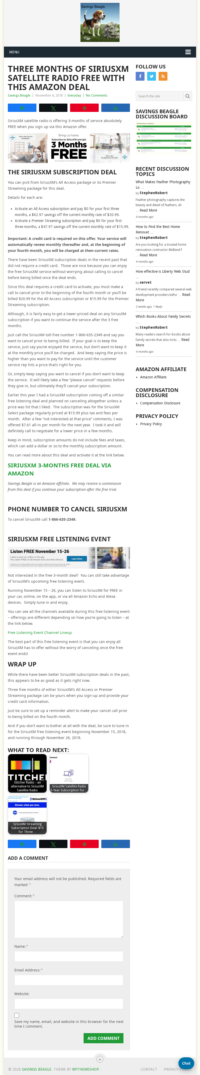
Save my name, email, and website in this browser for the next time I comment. (68, 1024)
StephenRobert (154, 193)
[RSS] (163, 76)
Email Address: (28, 970)
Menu (14, 52)
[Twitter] (151, 76)
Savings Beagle (19, 95)
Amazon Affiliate (153, 377)
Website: (21, 993)
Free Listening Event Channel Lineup (40, 632)
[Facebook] (140, 76)
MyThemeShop (85, 1069)
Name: (21, 946)
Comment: (24, 896)
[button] (186, 1063)
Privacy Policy (151, 424)
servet (146, 282)
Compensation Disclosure (160, 403)
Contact (149, 1069)
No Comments (96, 95)
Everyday (74, 95)
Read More (148, 210)
